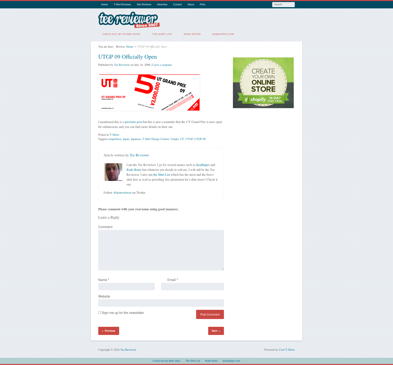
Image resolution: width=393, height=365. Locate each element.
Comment (105, 226)
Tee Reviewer (122, 65)
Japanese (136, 139)
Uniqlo (174, 139)
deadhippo (203, 164)
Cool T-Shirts (287, 350)
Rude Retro (192, 34)
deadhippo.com (223, 34)
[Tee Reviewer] (129, 25)
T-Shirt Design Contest (155, 139)
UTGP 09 (200, 139)
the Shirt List (161, 174)
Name (103, 279)
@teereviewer (122, 192)
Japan (126, 139)
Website (104, 296)
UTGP (189, 139)
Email (172, 279)
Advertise (162, 4)
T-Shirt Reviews (122, 4)
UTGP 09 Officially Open (127, 56)
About (190, 4)
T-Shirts (114, 135)
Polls (202, 4)
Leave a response (162, 65)
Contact (177, 4)
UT (182, 139)
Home (104, 4)
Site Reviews (144, 4)
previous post (133, 122)
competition (114, 139)
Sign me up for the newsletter (122, 312)
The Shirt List (162, 34)
